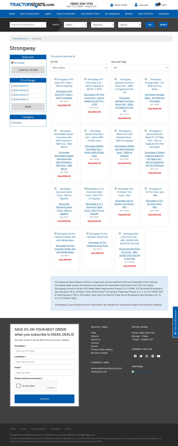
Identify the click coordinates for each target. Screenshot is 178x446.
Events (94, 346)
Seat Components (29, 13)
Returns (95, 336)
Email (18, 367)
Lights (48, 13)
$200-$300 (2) (21, 90)
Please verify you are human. (29, 378)
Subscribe (44, 399)
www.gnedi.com (99, 371)
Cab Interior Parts (90, 13)
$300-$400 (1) (21, 95)
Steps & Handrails (66, 13)
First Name (20, 346)
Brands (129, 13)
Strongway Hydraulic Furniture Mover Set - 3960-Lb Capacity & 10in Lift (124, 104)
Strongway (19, 62)
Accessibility (55, 429)
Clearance (163, 13)
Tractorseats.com (20, 38)
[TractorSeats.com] (32, 5)
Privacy (23, 429)
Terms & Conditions (38, 429)
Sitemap (68, 429)
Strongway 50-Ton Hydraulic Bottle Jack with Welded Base (65, 249)
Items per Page (118, 61)
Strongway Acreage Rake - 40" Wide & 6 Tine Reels (155, 97)
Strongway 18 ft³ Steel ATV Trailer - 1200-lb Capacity (64, 94)
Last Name (20, 356)
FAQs (93, 332)
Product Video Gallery (102, 349)
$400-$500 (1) (21, 99)
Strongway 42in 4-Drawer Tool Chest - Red (124, 204)
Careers (95, 342)
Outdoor (18, 122)
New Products (145, 13)
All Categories (112, 13)
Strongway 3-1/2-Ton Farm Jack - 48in (154, 204)
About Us (95, 339)
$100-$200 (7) (21, 86)
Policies (13, 429)
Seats (12, 13)
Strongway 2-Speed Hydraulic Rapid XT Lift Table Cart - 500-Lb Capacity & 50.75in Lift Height (155, 159)
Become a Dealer (99, 353)
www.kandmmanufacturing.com (106, 368)
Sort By (54, 61)
